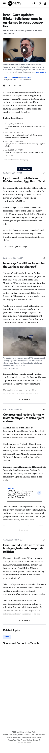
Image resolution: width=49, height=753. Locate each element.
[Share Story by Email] (14, 85)
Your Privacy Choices (24, 740)
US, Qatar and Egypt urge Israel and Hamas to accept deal (25, 127)
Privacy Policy (31, 732)
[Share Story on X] (9, 85)
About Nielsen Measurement (31, 737)
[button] (4, 3)
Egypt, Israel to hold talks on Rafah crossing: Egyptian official (25, 145)
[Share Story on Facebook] (4, 85)
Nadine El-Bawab (11, 77)
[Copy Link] (20, 85)
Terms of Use (12, 740)
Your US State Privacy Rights (13, 735)
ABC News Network (19, 732)
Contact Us (36, 740)
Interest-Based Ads (13, 737)
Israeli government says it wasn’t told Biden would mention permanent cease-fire (23, 136)
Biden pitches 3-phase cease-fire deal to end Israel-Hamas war (24, 153)
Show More (23, 399)
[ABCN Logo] (14, 3)
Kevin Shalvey (26, 77)
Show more (39, 72)
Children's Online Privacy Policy (34, 735)
